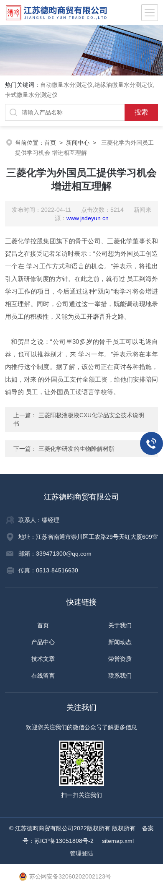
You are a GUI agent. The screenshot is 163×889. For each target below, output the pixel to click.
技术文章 (43, 658)
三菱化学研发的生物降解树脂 (76, 448)
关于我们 (120, 625)
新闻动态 (120, 642)
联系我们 (120, 675)
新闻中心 (77, 142)
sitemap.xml (118, 840)
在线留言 (43, 675)
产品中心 (43, 642)
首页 (50, 142)
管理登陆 (81, 853)
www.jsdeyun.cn (87, 218)
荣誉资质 (120, 658)
